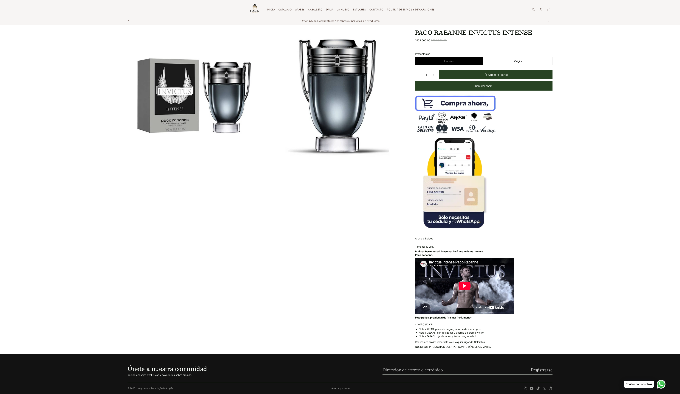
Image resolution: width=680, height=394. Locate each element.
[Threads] (550, 388)
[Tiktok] (538, 388)
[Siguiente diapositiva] (548, 21)
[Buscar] (533, 9)
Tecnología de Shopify (162, 388)
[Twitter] (544, 388)
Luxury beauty (143, 388)
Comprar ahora (483, 85)
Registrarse (541, 369)
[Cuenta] (541, 9)
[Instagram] (525, 388)
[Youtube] (531, 388)
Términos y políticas (340, 388)
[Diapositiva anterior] (129, 21)
